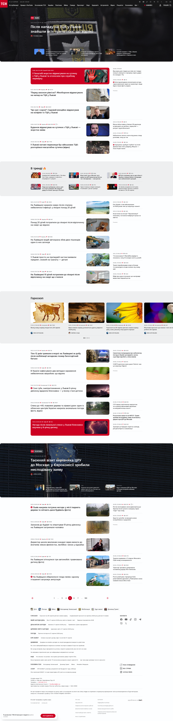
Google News (127, 672)
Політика (58, 5)
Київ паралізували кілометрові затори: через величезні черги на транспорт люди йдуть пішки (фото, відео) (127, 84)
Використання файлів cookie (83, 708)
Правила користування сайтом (84, 705)
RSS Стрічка (127, 668)
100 (86, 598)
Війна (66, 5)
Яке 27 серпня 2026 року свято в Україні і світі (61, 620)
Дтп (35, 609)
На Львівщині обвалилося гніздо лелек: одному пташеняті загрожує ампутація (55, 578)
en (170, 2)
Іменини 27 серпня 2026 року (57, 624)
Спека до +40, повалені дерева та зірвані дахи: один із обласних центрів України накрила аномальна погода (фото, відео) (57, 408)
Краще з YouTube (27, 5)
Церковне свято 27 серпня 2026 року (62, 629)
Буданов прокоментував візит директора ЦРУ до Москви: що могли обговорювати (90, 489)
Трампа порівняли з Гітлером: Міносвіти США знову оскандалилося (127, 559)
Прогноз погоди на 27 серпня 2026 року (50, 633)
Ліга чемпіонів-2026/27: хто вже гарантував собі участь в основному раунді (53, 672)
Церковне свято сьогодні (40, 629)
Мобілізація (86, 609)
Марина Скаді (75, 333)
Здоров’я (95, 5)
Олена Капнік (37, 474)
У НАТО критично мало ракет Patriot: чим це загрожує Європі (127, 365)
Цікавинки (34, 642)
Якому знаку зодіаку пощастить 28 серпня (45, 327)
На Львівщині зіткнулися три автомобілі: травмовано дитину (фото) (56, 560)
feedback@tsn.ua (55, 684)
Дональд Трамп (113, 609)
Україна (50, 5)
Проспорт (80, 5)
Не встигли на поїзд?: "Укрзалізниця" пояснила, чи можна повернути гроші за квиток (127, 215)
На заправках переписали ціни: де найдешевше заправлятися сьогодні (52, 652)
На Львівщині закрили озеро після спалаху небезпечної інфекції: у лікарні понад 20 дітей (53, 206)
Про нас (77, 699)
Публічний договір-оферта (83, 712)
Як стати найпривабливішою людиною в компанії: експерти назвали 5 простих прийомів (57, 645)
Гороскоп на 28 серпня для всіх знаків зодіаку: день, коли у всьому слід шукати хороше (122, 328)
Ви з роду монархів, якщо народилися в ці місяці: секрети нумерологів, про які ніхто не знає (58, 649)
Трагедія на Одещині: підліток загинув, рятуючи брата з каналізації (126, 427)
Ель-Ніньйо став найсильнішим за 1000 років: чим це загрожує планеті (126, 205)
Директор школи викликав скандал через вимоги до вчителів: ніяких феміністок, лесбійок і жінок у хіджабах (57, 543)
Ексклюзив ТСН (40, 5)
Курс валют (99, 609)
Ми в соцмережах (80, 716)
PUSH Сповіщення (129, 665)
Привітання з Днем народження (77, 624)
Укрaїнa (119, 49)
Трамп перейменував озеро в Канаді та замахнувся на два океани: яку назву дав (126, 267)
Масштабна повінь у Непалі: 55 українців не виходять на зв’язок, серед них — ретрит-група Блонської (127, 126)
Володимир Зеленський (68, 609)
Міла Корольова (38, 333)
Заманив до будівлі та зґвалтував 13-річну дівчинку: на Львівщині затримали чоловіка (56, 526)
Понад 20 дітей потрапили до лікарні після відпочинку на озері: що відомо (57, 223)
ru (166, 2)
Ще (136, 5)
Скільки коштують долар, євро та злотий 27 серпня (56, 638)
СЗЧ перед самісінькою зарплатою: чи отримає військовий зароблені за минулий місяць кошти (125, 406)
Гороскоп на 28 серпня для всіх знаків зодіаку (54, 615)
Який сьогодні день (38, 620)
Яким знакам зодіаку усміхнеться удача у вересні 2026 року (85, 328)
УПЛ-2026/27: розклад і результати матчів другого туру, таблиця (56, 669)
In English (44, 703)
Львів (37, 18)
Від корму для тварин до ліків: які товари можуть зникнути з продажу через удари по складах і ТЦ (127, 73)
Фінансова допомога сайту (106, 708)
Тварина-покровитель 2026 (85, 620)
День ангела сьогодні (38, 624)
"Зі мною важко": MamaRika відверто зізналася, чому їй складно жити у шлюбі (127, 257)
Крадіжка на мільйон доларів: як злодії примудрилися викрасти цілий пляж (62, 642)
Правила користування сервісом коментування (107, 712)
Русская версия (35, 703)
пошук (166, 5)
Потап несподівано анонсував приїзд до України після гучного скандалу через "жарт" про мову (127, 508)
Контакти (123, 615)
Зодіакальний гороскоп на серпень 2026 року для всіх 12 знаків (89, 615)
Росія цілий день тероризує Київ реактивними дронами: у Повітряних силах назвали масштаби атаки (127, 578)
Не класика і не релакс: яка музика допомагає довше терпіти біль (56, 656)
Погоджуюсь (48, 715)
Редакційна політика (103, 702)
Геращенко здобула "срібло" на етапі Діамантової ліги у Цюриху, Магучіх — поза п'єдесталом (126, 146)
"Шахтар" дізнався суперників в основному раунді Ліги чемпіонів (124, 568)
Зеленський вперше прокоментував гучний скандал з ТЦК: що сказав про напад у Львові (57, 53)
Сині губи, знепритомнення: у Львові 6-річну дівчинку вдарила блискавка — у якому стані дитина (57, 389)
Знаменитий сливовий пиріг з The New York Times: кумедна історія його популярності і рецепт (54, 177)
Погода (44, 609)
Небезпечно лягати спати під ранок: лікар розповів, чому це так (127, 136)
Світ (82, 485)
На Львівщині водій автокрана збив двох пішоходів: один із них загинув (55, 241)
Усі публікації (13, 5)
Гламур (72, 5)
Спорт (33, 669)
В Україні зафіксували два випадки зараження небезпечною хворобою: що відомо (53, 372)
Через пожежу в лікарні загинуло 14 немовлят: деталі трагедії (90, 187)
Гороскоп (34, 615)
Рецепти (120, 5)
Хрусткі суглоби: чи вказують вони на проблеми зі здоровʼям (125, 519)
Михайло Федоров (82, 664)
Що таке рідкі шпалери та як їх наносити (92, 660)
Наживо (149, 5)
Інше (32, 656)
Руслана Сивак (38, 36)
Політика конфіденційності (105, 705)
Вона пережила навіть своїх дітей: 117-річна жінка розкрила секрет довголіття (54, 660)
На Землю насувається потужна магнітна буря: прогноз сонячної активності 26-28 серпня (128, 188)
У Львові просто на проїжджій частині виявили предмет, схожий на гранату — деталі (53, 258)
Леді (88, 5)
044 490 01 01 (42, 682)
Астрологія (104, 5)
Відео (113, 5)
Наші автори (78, 702)
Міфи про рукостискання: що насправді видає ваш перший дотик (126, 277)
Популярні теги (36, 664)
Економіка (129, 5)
